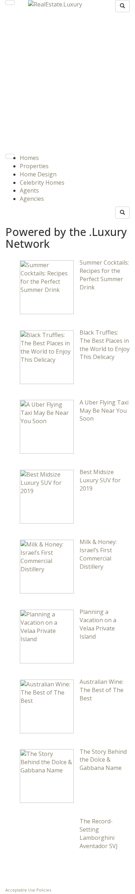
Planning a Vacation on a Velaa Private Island (98, 624)
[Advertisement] (67, 83)
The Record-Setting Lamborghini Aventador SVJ (99, 833)
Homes (29, 158)
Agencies (32, 199)
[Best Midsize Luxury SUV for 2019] (47, 496)
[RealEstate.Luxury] (55, 4)
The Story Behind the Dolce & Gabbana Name (103, 760)
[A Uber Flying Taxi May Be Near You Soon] (47, 426)
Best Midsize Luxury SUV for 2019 (100, 480)
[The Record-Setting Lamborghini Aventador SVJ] (47, 846)
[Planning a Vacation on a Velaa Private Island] (47, 636)
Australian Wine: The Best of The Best (101, 690)
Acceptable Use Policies (28, 890)
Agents (29, 190)
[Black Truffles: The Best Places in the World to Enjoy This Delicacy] (47, 356)
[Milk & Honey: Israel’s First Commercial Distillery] (47, 566)
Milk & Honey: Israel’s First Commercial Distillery (98, 554)
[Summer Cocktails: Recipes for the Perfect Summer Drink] (47, 286)
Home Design (38, 174)
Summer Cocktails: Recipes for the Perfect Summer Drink (104, 275)
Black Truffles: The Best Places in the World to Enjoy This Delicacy (105, 344)
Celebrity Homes (42, 182)
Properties (34, 166)
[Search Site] (122, 6)
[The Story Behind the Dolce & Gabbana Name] (47, 776)
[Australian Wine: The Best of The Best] (47, 706)
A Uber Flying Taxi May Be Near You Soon (104, 410)
